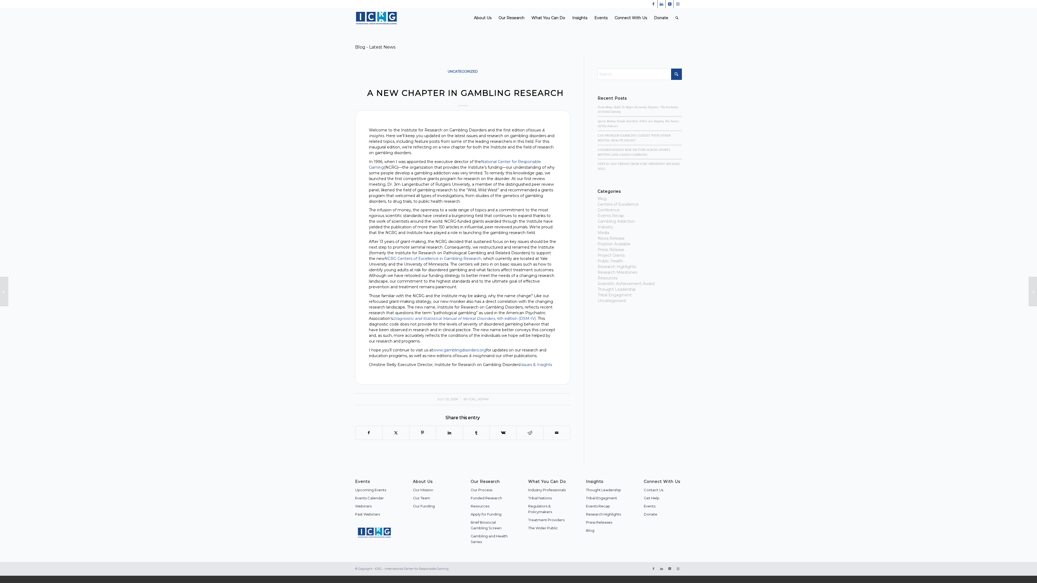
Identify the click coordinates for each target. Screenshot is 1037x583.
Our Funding (424, 506)
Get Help (651, 498)
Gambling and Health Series (489, 539)
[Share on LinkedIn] (449, 433)
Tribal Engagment (615, 295)
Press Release (611, 249)
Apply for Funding (486, 514)
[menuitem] (482, 18)
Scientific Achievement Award (626, 283)
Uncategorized (463, 71)
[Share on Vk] (503, 433)
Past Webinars (367, 514)
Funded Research (486, 498)
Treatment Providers (546, 520)
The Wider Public (543, 528)
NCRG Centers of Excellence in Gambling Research (433, 258)
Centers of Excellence (618, 204)
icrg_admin (479, 399)
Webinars (363, 506)
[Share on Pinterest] (422, 433)
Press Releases (599, 522)
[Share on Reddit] (530, 433)
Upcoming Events (370, 490)
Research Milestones (617, 272)
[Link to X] (670, 4)
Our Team (421, 498)
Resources (608, 278)
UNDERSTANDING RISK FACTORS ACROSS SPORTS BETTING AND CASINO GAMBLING (634, 152)
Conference (609, 210)
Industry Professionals (547, 490)
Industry (605, 227)
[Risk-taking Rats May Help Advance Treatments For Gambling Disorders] (4, 291)
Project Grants (611, 255)
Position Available (614, 244)
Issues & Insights (536, 364)
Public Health (610, 261)
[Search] (677, 18)
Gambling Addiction (616, 221)
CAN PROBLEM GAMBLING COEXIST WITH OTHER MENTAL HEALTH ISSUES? (634, 137)
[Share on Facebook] (368, 433)
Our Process (481, 490)
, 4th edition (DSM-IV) (464, 318)
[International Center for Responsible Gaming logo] (376, 18)
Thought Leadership (617, 289)
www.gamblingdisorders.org (459, 350)
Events (649, 506)
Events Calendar (369, 498)
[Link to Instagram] (678, 4)
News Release (611, 238)
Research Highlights (617, 266)
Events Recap (611, 215)
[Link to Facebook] (653, 4)
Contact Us (653, 490)
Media (603, 232)
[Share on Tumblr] (476, 433)
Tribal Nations (540, 498)
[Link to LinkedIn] (661, 4)
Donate (650, 514)
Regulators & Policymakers (540, 509)
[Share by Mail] (557, 433)
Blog (602, 198)
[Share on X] (395, 433)
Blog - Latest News (375, 47)
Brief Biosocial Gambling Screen (486, 525)
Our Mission (423, 490)
